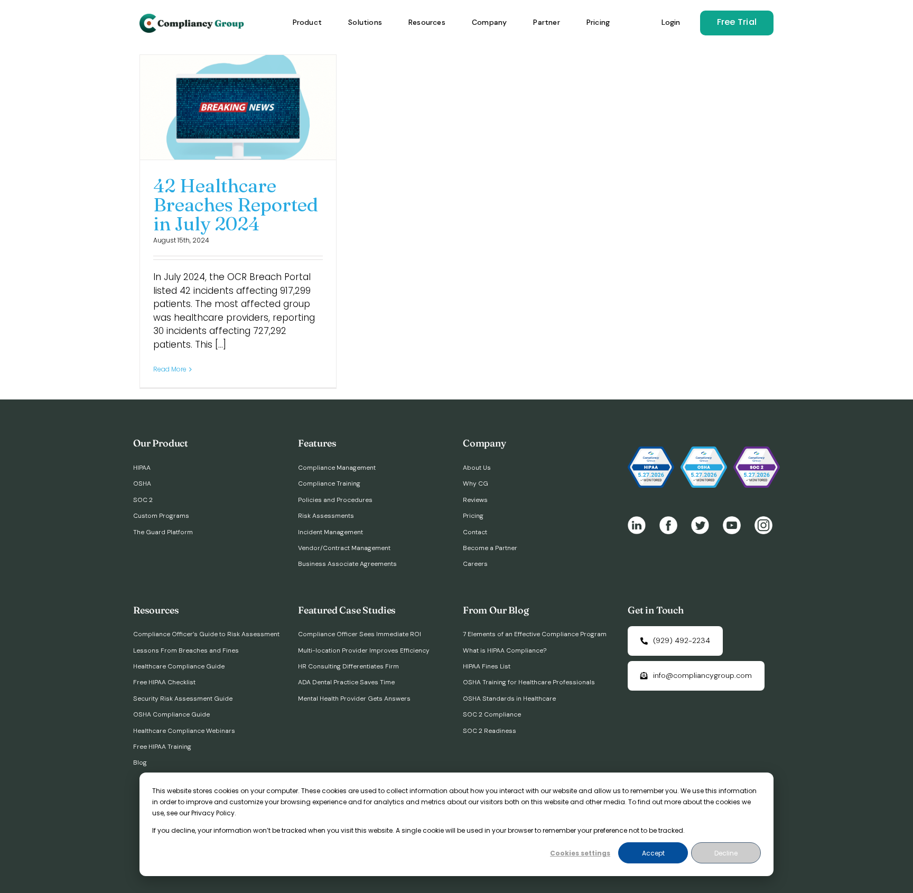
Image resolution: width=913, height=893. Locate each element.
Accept (653, 853)
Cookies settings (580, 853)
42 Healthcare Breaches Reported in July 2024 (235, 204)
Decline (726, 853)
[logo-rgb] (192, 18)
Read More (170, 369)
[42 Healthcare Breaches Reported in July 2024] (238, 107)
